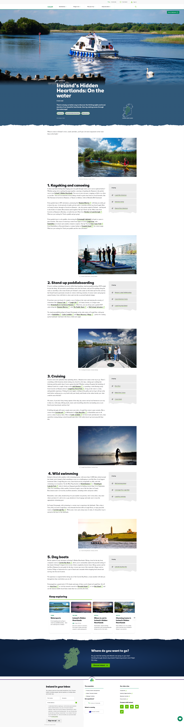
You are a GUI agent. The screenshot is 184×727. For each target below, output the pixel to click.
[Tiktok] (122, 712)
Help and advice (106, 6)
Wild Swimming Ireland (120, 483)
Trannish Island (86, 226)
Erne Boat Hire (80, 412)
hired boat (53, 586)
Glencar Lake (61, 302)
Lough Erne (90, 221)
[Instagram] (127, 706)
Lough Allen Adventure (120, 195)
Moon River (117, 386)
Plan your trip (90, 6)
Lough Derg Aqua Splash (121, 305)
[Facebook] (122, 706)
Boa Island (97, 586)
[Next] (134, 618)
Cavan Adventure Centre (121, 299)
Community (113, 2)
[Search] (135, 7)
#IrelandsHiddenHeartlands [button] (73, 113)
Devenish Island (82, 586)
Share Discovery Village (84, 314)
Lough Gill (73, 302)
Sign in (135, 2)
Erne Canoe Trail (96, 224)
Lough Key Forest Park (75, 389)
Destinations (62, 6)
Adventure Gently (119, 201)
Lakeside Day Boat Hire (121, 566)
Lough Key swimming (120, 496)
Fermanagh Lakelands (84, 219)
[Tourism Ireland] (51, 6)
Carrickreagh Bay (58, 510)
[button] (67, 604)
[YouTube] (137, 706)
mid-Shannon (76, 386)
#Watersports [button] (85, 113)
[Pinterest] (132, 706)
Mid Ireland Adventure (96, 307)
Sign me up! (52, 720)
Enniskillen (50, 224)
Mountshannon (85, 484)
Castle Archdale (67, 314)
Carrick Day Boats (64, 563)
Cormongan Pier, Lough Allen (122, 490)
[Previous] (50, 618)
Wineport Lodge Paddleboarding (123, 292)
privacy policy (54, 716)
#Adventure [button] (60, 113)
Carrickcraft (59, 412)
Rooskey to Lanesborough (92, 212)
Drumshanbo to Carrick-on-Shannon (62, 305)
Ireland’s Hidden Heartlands (63, 193)
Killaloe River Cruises (120, 392)
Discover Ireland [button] (99, 665)
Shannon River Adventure (121, 208)
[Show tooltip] (76, 702)
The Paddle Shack (78, 307)
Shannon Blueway (84, 203)
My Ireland (124, 2)
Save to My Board (172, 12)
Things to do (76, 6)
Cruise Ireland (118, 399)
